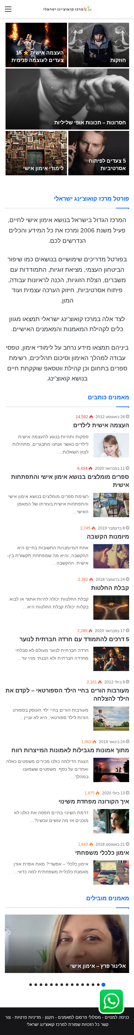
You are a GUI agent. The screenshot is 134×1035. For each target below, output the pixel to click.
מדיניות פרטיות (28, 1017)
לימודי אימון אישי (43, 168)
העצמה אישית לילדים (101, 425)
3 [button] (93, 984)
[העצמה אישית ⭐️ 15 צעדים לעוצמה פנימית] (36, 45)
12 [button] (46, 984)
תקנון (49, 1017)
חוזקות (118, 60)
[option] (67, 99)
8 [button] (67, 984)
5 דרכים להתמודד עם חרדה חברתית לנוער (74, 639)
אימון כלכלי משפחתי (102, 853)
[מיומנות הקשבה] (111, 556)
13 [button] (41, 984)
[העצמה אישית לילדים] (111, 445)
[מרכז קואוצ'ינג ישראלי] (67, 9)
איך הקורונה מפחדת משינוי (94, 801)
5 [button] (82, 984)
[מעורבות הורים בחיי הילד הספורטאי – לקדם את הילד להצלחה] (111, 718)
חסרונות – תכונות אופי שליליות (90, 122)
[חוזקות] (98, 45)
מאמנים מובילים (107, 898)
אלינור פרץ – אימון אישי (98, 966)
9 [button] (61, 984)
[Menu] (8, 11)
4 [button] (88, 984)
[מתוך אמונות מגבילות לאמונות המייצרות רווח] (111, 770)
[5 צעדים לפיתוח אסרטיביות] (98, 153)
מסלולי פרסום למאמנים (79, 1017)
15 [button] (30, 984)
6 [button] (77, 984)
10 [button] (56, 984)
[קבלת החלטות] (111, 607)
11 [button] (51, 984)
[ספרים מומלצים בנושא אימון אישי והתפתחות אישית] (111, 505)
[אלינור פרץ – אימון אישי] (67, 944)
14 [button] (35, 984)
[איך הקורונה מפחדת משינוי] (111, 821)
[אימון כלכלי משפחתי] (111, 872)
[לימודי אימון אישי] (36, 153)
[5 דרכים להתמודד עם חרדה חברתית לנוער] (111, 659)
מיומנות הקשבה (108, 536)
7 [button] (72, 984)
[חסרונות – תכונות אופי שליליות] (67, 99)
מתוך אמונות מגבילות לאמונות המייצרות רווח (70, 750)
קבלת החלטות (110, 588)
